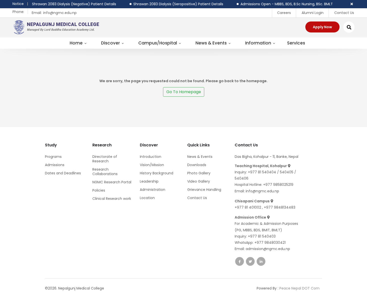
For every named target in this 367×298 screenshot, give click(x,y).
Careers (284, 12)
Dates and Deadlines (63, 173)
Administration (152, 189)
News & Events (211, 43)
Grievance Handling (204, 189)
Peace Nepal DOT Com (299, 288)
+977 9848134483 (279, 207)
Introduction (150, 156)
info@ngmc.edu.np (60, 12)
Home (77, 43)
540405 (287, 172)
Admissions (54, 164)
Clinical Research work (111, 198)
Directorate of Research (104, 159)
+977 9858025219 (278, 184)
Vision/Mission (152, 164)
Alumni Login (313, 12)
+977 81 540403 (262, 236)
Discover (111, 43)
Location (147, 197)
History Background (156, 173)
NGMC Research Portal (111, 182)
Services (296, 43)
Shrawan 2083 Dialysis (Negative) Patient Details (70, 3)
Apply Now (322, 26)
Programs (53, 156)
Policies (98, 190)
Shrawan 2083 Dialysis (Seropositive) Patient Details (174, 3)
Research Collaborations (105, 171)
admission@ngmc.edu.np (268, 248)
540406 (241, 178)
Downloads (196, 164)
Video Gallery (198, 181)
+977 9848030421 (270, 242)
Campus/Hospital (158, 43)
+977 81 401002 (248, 207)
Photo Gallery (198, 173)
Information (258, 43)
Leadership (149, 181)
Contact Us (344, 12)
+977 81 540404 (262, 172)
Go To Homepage (183, 92)
